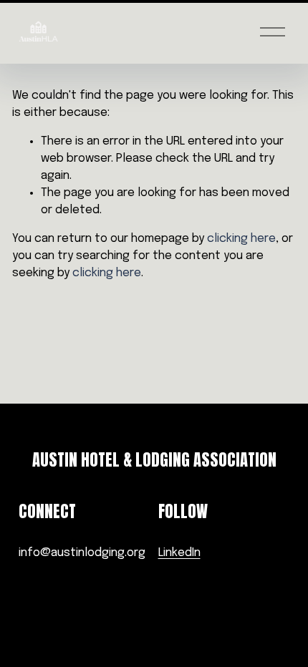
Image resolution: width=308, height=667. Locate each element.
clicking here (241, 239)
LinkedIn (179, 553)
